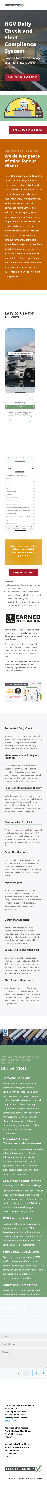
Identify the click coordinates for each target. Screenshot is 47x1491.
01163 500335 (11, 1421)
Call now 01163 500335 (28, 130)
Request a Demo (23, 572)
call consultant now (22, 77)
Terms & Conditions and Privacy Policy (25, 1478)
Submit (39, 1373)
